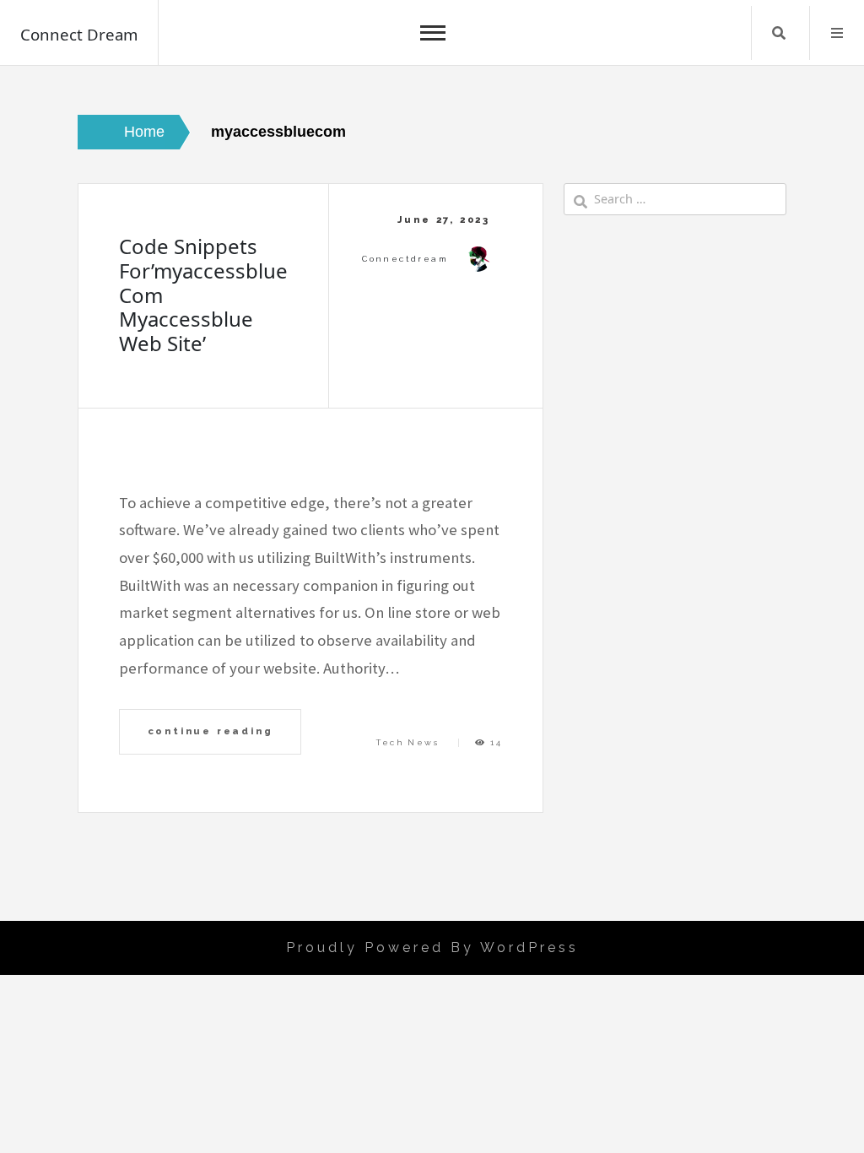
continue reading (210, 731)
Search (779, 33)
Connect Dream (79, 34)
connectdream (405, 258)
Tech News (407, 742)
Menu (837, 33)
